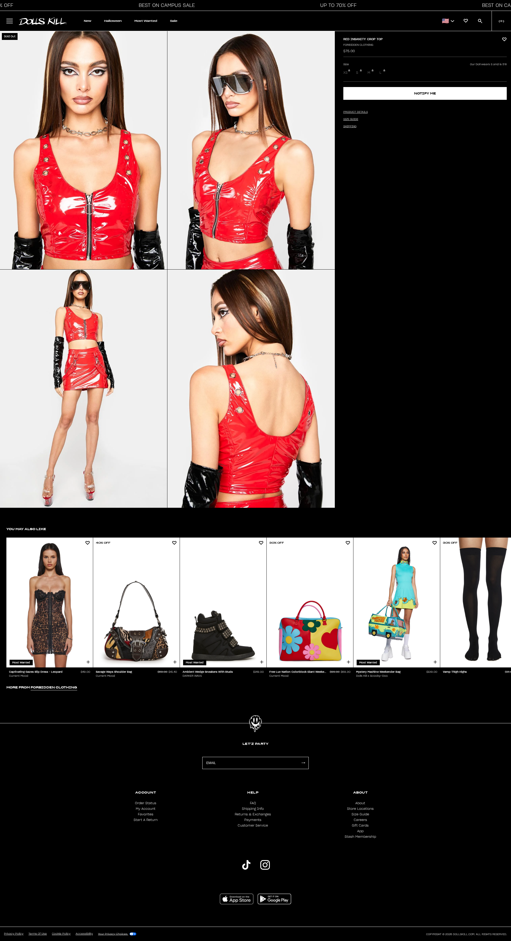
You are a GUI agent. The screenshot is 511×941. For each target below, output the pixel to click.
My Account (145, 808)
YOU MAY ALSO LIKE (26, 529)
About (360, 803)
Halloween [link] (113, 21)
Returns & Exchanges (253, 814)
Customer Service (253, 825)
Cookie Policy (61, 933)
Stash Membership (360, 836)
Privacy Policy (13, 933)
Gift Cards (360, 825)
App (360, 831)
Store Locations (360, 808)
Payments (252, 820)
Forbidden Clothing (358, 45)
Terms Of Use (37, 933)
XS (345, 72)
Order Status (145, 803)
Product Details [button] (355, 112)
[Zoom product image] (83, 150)
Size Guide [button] (350, 119)
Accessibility (84, 933)
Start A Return (146, 820)
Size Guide (360, 814)
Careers (360, 820)
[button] (165, 5)
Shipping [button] (349, 126)
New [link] (87, 21)
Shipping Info (253, 808)
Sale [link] (173, 21)
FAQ (253, 803)
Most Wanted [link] (145, 21)
